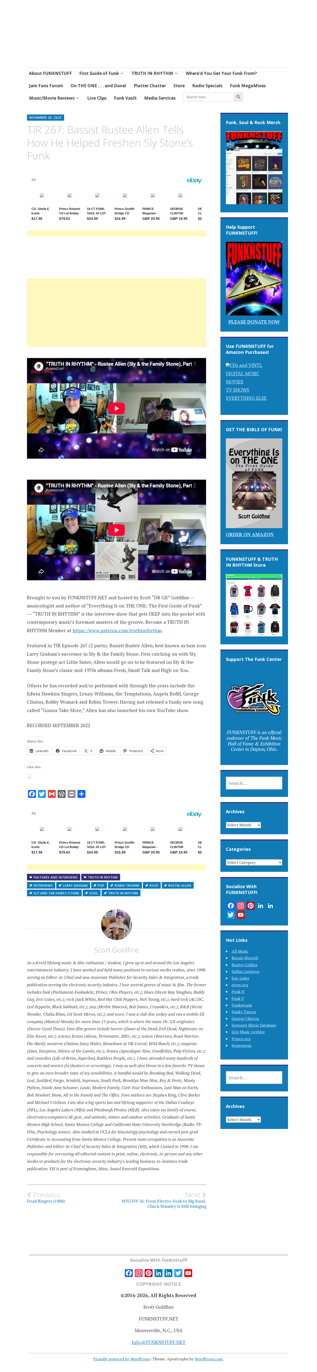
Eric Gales (240, 978)
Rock (154, 885)
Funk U (238, 998)
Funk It (238, 991)
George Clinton (245, 1018)
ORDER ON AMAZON (250, 534)
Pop (101, 885)
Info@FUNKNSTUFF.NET (158, 1342)
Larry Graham (75, 885)
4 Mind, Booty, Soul (81, 33)
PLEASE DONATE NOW (254, 322)
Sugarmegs (241, 1045)
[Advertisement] (116, 318)
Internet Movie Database (254, 1025)
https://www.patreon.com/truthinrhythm (117, 630)
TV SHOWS (237, 390)
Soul (93, 893)
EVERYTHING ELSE (246, 398)
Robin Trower (127, 885)
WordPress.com (209, 1359)
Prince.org (241, 1038)
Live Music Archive (248, 1032)
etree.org (240, 985)
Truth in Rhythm (103, 877)
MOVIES (234, 382)
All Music (240, 951)
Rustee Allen (179, 885)
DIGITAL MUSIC (242, 373)
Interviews (43, 885)
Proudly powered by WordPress (121, 1359)
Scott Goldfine (116, 949)
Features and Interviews (56, 877)
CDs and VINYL (246, 365)
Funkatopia (242, 1005)
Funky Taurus (244, 1011)
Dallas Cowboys (245, 971)
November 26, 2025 (45, 117)
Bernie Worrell (245, 958)
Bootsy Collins (244, 964)
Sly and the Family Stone (56, 893)
